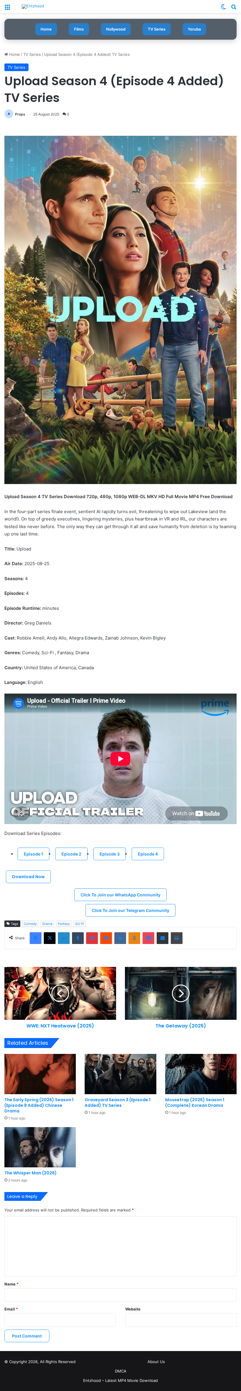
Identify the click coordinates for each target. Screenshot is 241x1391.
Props (20, 114)
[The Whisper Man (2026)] (40, 1147)
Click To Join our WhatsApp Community (120, 894)
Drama (47, 924)
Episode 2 (71, 853)
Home (46, 29)
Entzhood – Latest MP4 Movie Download (120, 1380)
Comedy (30, 924)
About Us (156, 1361)
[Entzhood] (33, 6)
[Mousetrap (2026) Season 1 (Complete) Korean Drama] (201, 1074)
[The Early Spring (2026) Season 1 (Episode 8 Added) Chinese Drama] (40, 1074)
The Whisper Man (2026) (30, 1173)
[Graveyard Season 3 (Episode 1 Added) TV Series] (120, 1074)
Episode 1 (33, 853)
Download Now (28, 877)
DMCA (120, 1371)
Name (11, 1284)
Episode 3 (110, 853)
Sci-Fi (79, 924)
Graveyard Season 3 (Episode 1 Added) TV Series (117, 1102)
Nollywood (115, 29)
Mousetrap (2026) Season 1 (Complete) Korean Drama (194, 1102)
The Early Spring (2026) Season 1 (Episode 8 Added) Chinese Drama (38, 1105)
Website (132, 1309)
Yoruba (194, 29)
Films (79, 29)
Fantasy (64, 924)
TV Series (156, 29)
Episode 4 (148, 853)
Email (11, 1309)
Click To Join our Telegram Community (130, 910)
